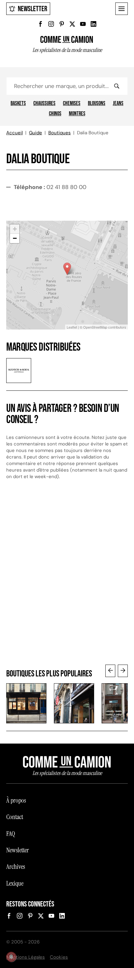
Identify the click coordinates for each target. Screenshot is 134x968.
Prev (110, 671)
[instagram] (51, 24)
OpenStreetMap (95, 327)
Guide (35, 133)
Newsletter (32, 8)
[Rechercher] (116, 86)
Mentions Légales (25, 957)
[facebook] (40, 24)
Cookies (59, 957)
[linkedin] (93, 24)
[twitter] (72, 24)
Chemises (71, 103)
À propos (16, 800)
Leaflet (72, 327)
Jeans (118, 103)
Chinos (55, 114)
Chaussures (44, 103)
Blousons (96, 103)
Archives (15, 866)
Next (123, 671)
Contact (14, 817)
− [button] (15, 238)
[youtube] (83, 24)
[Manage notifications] (11, 957)
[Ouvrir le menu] (121, 8)
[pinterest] (62, 24)
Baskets (18, 103)
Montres (77, 114)
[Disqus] (67, 577)
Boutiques (59, 133)
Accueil (14, 133)
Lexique (14, 883)
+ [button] (15, 229)
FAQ (10, 833)
